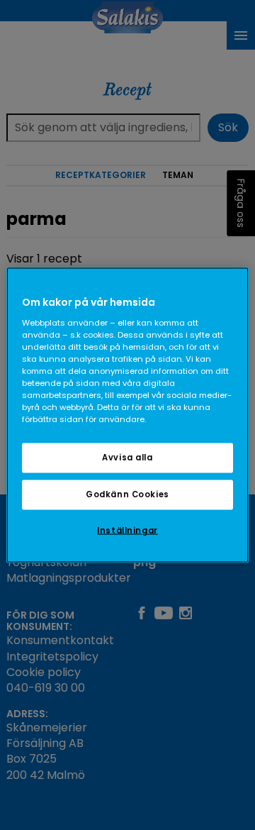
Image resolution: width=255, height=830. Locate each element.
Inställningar (127, 530)
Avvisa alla (127, 457)
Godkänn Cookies (127, 494)
